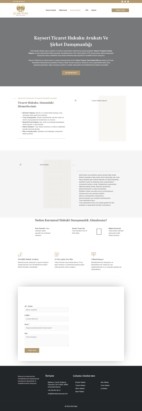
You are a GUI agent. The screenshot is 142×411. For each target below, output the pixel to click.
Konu (27, 324)
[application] (81, 10)
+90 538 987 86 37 (19, 1)
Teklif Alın (32, 350)
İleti (26, 333)
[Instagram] (128, 1)
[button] (120, 10)
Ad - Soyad (28, 306)
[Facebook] (122, 1)
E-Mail (27, 315)
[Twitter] (125, 1)
